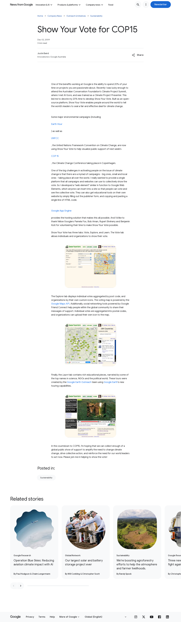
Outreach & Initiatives (76, 16)
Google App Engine (61, 210)
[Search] (138, 4)
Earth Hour (56, 124)
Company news (93, 5)
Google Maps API (60, 303)
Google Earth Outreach (79, 382)
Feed (110, 5)
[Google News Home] (21, 4)
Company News (55, 16)
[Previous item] (13, 585)
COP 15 (55, 156)
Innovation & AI (43, 5)
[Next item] (20, 585)
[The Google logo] (15, 617)
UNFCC (55, 138)
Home (40, 16)
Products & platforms (68, 5)
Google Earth (111, 382)
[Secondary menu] (146, 4)
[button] (160, 4)
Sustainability (96, 16)
